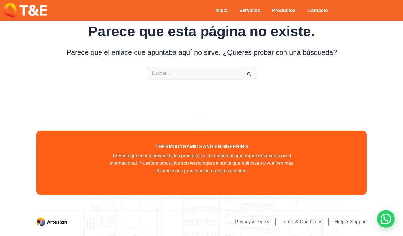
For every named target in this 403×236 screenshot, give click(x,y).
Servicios (249, 10)
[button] (386, 219)
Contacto (317, 10)
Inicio (221, 10)
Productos (284, 10)
